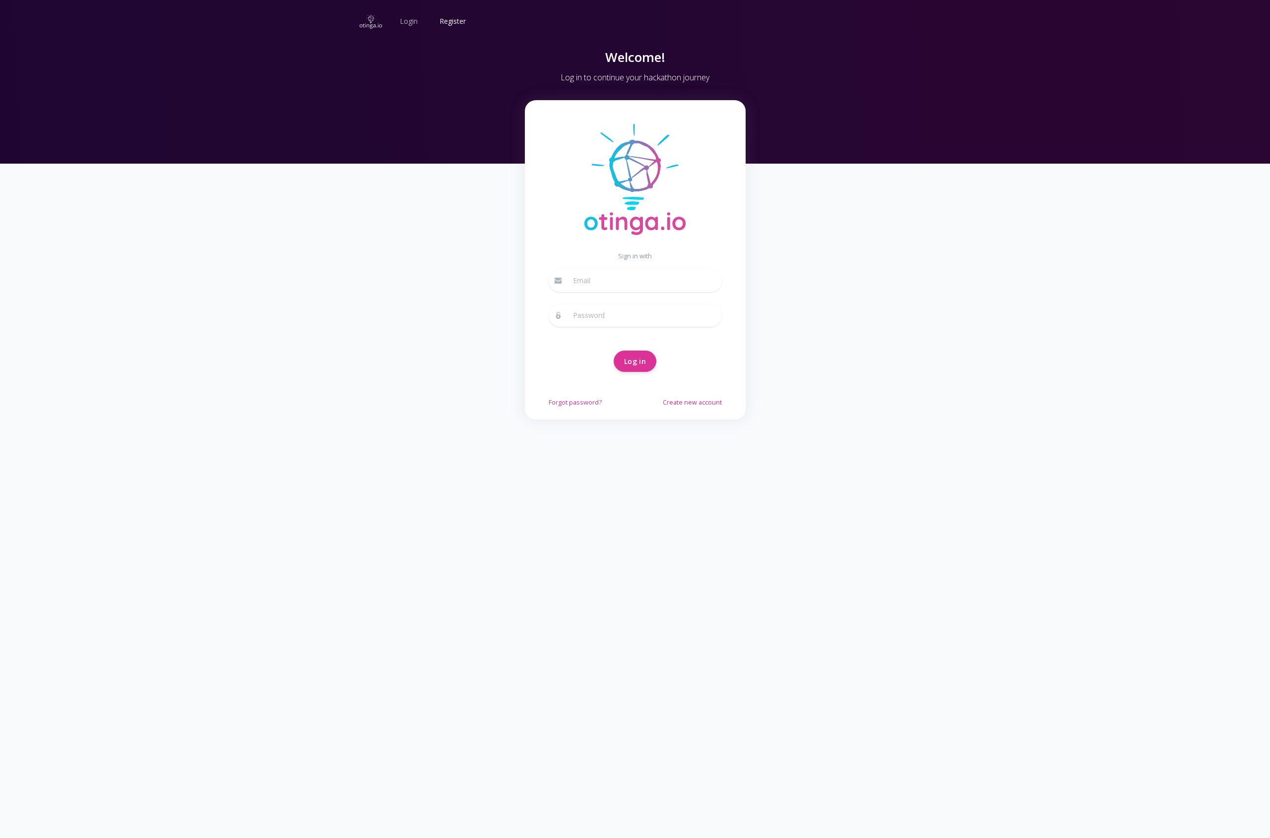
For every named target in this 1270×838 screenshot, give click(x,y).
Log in (635, 361)
